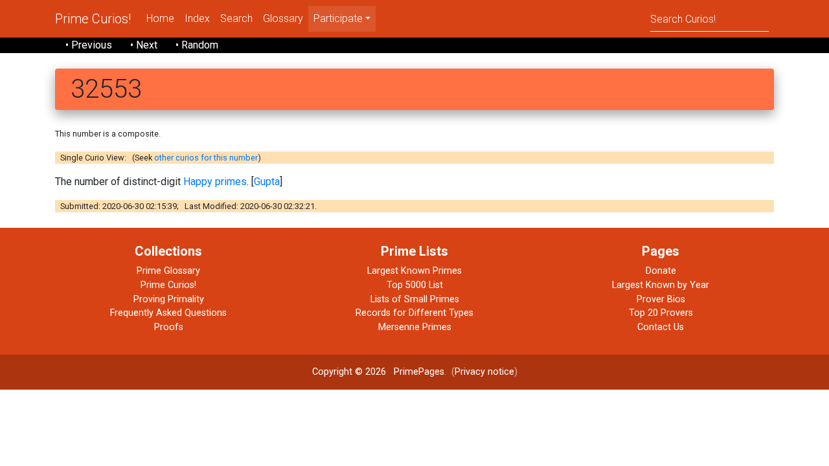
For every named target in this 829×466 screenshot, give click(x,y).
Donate (661, 270)
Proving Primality (168, 299)
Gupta (267, 181)
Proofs (168, 327)
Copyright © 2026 (349, 371)
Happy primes (215, 181)
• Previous (88, 45)
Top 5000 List (415, 285)
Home (160, 18)
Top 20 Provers (661, 312)
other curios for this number (206, 157)
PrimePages (419, 371)
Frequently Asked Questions (168, 312)
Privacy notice (484, 371)
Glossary (283, 18)
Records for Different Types (414, 312)
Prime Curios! (93, 19)
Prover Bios (661, 299)
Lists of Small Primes (414, 299)
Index (197, 18)
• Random (197, 45)
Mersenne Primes (414, 327)
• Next (143, 45)
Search (236, 18)
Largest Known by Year (660, 285)
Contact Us (660, 327)
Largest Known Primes (414, 270)
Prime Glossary (168, 270)
